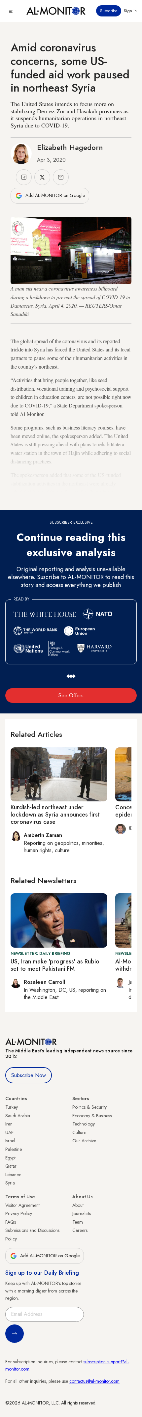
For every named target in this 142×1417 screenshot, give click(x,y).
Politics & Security (89, 1107)
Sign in (130, 11)
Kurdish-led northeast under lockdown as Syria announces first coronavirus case (55, 814)
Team (77, 1222)
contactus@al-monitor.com (94, 1381)
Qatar (11, 1166)
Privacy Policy (18, 1213)
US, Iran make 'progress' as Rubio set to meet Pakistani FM (55, 965)
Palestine (13, 1149)
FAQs (10, 1222)
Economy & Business (92, 1115)
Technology (83, 1124)
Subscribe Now (28, 1075)
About (78, 1205)
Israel (10, 1140)
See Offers (71, 695)
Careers (80, 1230)
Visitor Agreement (22, 1205)
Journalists (81, 1213)
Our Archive (84, 1140)
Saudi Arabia (17, 1115)
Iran (9, 1124)
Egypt (10, 1157)
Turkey (11, 1107)
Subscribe (108, 11)
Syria (10, 1183)
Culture (79, 1132)
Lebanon (13, 1174)
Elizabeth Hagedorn (70, 147)
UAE (9, 1132)
